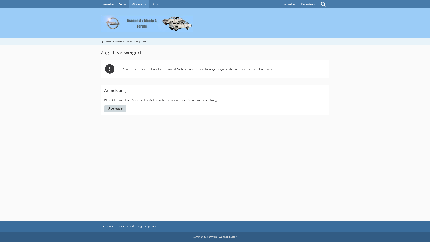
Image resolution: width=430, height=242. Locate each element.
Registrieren (308, 4)
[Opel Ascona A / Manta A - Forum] (215, 23)
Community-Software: (215, 236)
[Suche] (323, 4)
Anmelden (290, 4)
